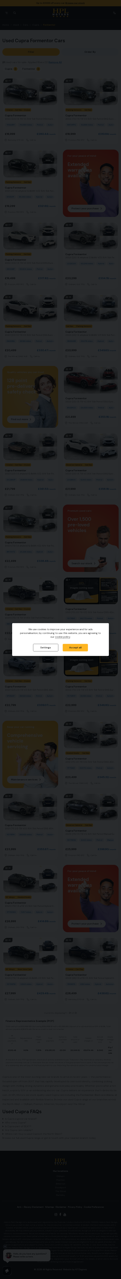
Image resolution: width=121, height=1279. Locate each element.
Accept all (75, 647)
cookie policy (62, 637)
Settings (45, 647)
